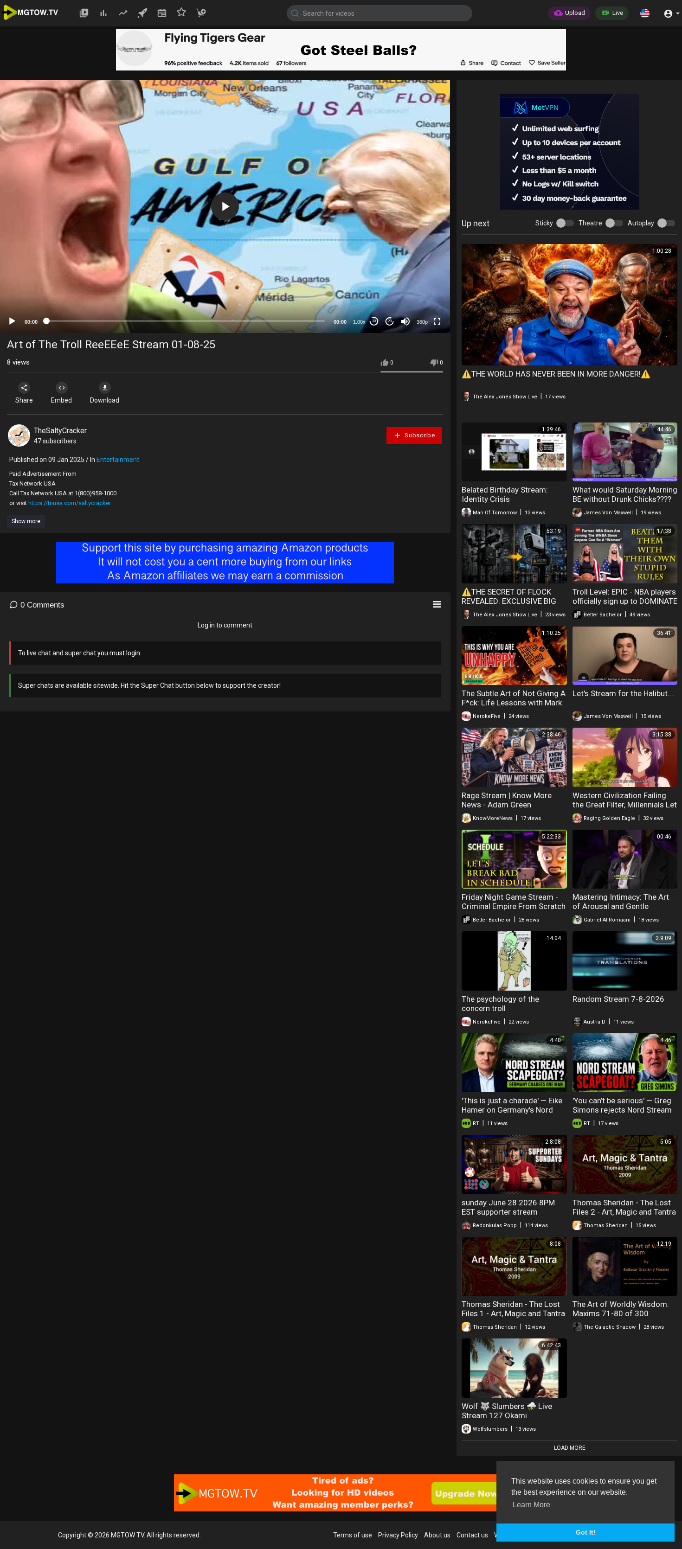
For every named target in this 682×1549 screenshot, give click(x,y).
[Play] (12, 321)
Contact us (472, 1535)
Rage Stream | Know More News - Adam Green (507, 800)
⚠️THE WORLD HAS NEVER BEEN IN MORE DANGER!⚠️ (556, 373)
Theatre (590, 223)
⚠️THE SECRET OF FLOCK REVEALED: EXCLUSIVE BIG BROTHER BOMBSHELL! (509, 601)
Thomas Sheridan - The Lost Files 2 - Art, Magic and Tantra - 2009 (624, 1212)
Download (104, 400)
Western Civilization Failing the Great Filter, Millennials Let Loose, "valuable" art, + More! (625, 805)
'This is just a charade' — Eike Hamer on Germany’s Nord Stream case (512, 1110)
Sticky (544, 223)
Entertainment (118, 459)
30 (374, 321)
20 (390, 321)
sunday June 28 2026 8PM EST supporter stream (508, 1207)
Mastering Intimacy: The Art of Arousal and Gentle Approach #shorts (621, 906)
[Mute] (405, 321)
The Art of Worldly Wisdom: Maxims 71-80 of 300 (621, 1308)
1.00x (359, 322)
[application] (225, 206)
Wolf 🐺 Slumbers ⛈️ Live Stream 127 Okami (507, 1411)
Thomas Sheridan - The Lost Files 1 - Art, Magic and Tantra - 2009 (513, 1313)
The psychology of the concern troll (500, 1003)
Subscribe (419, 435)
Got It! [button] (586, 1532)
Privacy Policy (398, 1535)
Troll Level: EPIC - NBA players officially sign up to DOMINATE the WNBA (625, 601)
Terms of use (352, 1535)
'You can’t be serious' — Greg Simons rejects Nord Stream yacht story (622, 1110)
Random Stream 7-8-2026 (618, 999)
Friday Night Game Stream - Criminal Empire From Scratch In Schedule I (514, 906)
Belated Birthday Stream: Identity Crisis (505, 494)
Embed (61, 400)
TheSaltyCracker (60, 430)
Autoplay (641, 223)
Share (24, 400)
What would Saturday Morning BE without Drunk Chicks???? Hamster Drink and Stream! (625, 499)
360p (422, 322)
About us (437, 1535)
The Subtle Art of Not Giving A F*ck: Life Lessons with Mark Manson (514, 703)
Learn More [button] (531, 1505)
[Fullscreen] (437, 321)
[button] (644, 13)
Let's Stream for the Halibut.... (624, 693)
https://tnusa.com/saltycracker (69, 502)
